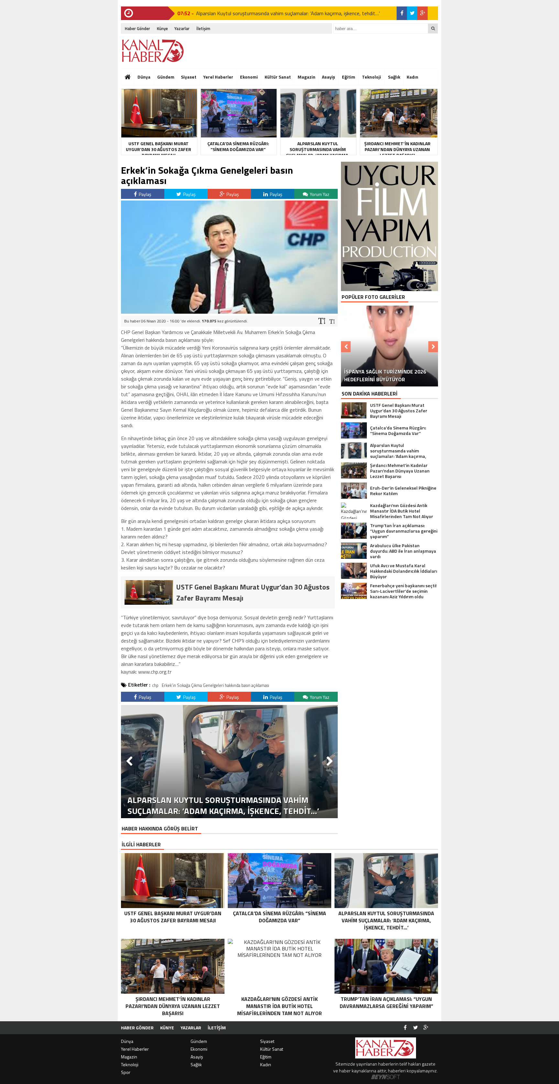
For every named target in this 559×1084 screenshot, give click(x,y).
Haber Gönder (137, 28)
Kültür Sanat (278, 76)
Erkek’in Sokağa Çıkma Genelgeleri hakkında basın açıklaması (215, 685)
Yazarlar (182, 28)
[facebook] (402, 13)
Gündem (165, 76)
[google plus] (422, 13)
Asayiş (328, 76)
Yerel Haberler (218, 76)
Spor (125, 1072)
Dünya (143, 76)
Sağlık (394, 76)
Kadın (412, 76)
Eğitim (348, 76)
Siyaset (188, 76)
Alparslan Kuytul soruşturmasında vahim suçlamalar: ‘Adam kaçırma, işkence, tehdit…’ (288, 13)
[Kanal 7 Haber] (153, 50)
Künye (162, 28)
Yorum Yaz (319, 194)
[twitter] (412, 13)
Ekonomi (249, 76)
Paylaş (144, 194)
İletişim (203, 28)
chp (155, 685)
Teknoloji (371, 76)
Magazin (306, 76)
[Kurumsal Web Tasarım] (385, 1077)
